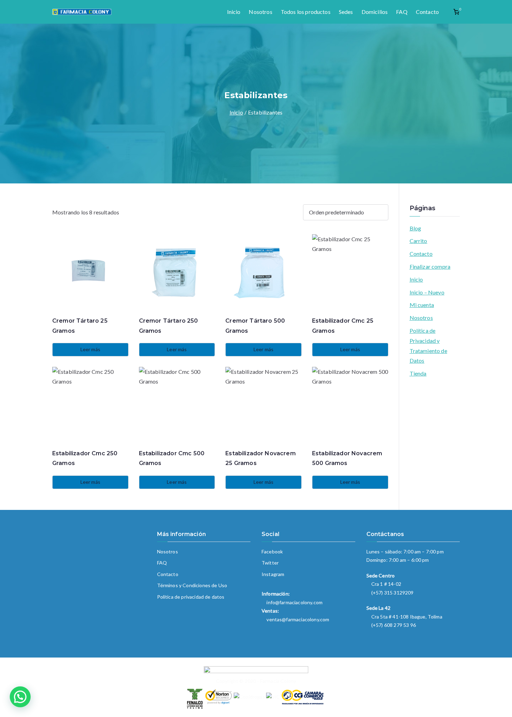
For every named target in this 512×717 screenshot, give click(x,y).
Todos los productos (306, 11)
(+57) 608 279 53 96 (393, 625)
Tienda (418, 373)
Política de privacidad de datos (191, 597)
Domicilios (375, 11)
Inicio (234, 11)
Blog (415, 228)
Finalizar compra (430, 266)
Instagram (273, 574)
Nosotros (260, 11)
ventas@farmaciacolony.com (297, 619)
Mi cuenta (422, 304)
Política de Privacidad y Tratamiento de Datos (428, 345)
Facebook (272, 551)
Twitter (270, 563)
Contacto (427, 11)
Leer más (90, 349)
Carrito (418, 240)
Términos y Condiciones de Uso (192, 585)
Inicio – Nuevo (427, 292)
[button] (20, 696)
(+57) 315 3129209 (392, 593)
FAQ (401, 11)
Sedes (346, 11)
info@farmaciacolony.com (294, 602)
